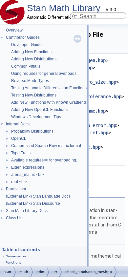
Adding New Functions (31, 52)
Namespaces (16, 256)
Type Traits (21, 153)
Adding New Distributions (33, 59)
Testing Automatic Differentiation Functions (49, 88)
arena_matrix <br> (27, 174)
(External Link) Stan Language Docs (38, 196)
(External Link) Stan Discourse (33, 203)
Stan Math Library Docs (27, 210)
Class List (14, 218)
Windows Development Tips (36, 117)
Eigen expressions (27, 167)
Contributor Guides (23, 37)
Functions (13, 262)
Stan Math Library (63, 8)
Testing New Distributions (33, 95)
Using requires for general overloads (43, 73)
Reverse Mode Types (30, 80)
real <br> (19, 182)
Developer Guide (26, 44)
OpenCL (18, 138)
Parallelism (16, 189)
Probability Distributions (32, 131)
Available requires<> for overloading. (44, 160)
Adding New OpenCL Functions (39, 109)
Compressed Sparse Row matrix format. (46, 145)
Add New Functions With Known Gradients (49, 102)
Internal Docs (18, 124)
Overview (14, 30)
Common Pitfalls (25, 66)
